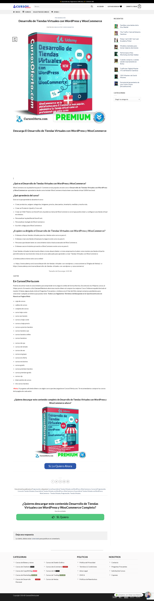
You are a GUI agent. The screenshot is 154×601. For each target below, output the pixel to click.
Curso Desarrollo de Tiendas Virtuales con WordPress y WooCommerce (69, 489)
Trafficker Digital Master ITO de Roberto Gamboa (129, 69)
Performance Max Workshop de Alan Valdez (129, 54)
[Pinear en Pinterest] (64, 481)
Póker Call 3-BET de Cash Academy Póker (129, 40)
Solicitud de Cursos (41, 12)
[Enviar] (92, 6)
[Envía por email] (60, 481)
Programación (60, 17)
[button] (100, 6)
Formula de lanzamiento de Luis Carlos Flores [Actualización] (129, 84)
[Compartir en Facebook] (52, 481)
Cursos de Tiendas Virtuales (26, 491)
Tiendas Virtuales (75, 493)
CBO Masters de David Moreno (128, 76)
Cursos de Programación (98, 489)
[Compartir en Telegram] (68, 481)
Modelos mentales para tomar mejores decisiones (129, 47)
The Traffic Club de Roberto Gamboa (130, 33)
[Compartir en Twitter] (56, 481)
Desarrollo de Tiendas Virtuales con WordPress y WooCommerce (54, 491)
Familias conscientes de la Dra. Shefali (129, 26)
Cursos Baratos (68, 27)
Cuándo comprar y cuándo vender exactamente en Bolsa (129, 62)
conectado (35, 539)
